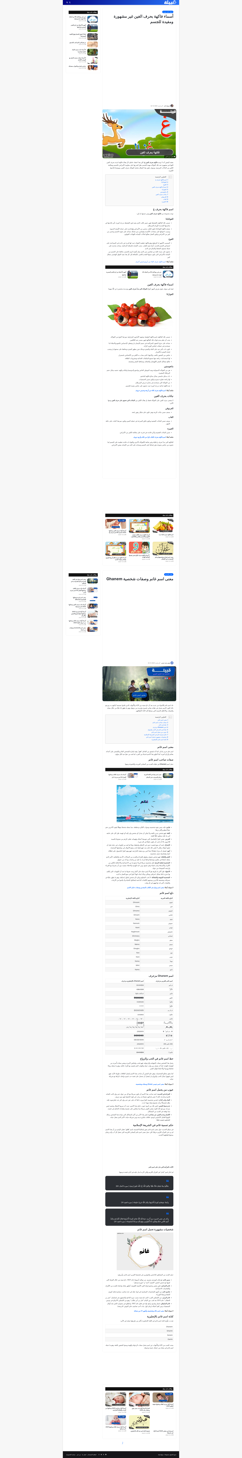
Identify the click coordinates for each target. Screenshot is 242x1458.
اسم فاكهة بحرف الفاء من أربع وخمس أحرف (150, 262)
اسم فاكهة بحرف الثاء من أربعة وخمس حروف (150, 390)
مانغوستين (163, 192)
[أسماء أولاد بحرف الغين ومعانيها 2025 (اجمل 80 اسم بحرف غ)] (115, 524)
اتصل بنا (84, 1454)
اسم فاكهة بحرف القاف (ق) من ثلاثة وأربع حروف (149, 437)
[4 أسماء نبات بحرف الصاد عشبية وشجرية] (92, 52)
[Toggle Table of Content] (169, 177)
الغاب (164, 199)
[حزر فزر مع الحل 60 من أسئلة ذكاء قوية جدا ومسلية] (168, 274)
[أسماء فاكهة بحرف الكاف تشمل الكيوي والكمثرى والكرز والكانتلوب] (139, 526)
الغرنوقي (163, 197)
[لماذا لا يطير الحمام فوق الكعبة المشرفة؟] (92, 36)
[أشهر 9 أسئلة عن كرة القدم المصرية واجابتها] (133, 274)
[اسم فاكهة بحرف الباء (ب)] (163, 526)
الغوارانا (164, 189)
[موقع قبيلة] (170, 2)
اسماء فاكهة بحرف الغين (159, 187)
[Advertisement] (139, 64)
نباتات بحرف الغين (161, 194)
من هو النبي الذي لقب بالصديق (77, 42)
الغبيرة (164, 202)
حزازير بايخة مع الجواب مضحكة (77, 66)
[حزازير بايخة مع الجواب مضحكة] (92, 67)
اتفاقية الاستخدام (92, 1454)
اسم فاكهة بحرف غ (161, 180)
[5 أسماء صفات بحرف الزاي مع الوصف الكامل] (92, 60)
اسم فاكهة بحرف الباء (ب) (166, 534)
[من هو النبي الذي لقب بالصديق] (92, 44)
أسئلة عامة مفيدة (167, 12)
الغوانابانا (164, 182)
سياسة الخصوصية (70, 1454)
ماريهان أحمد (167, 106)
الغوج (164, 185)
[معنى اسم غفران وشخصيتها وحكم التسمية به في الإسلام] (163, 548)
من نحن (79, 1454)
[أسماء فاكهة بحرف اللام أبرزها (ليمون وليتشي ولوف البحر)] (115, 549)
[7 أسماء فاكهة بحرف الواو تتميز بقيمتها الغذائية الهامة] (139, 547)
